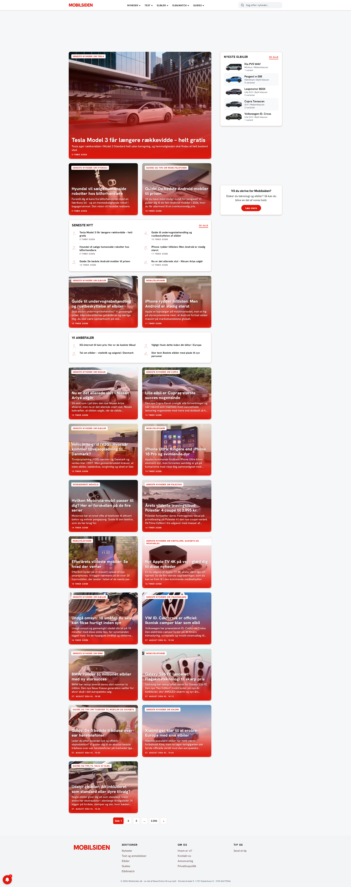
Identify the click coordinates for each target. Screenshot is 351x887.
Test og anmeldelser (134, 856)
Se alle (203, 225)
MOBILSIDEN (81, 5)
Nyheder (132, 5)
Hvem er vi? (185, 851)
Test (147, 5)
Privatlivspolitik (187, 866)
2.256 (154, 820)
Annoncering (185, 861)
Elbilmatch (179, 5)
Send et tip (240, 851)
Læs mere (251, 208)
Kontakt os (184, 856)
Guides (197, 5)
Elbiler (161, 5)
